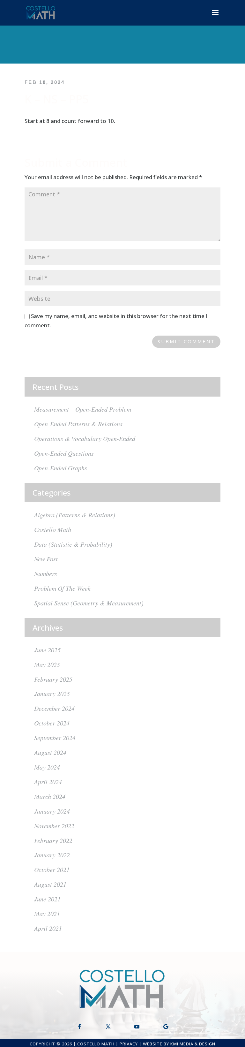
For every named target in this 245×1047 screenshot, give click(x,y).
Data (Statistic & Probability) (73, 544)
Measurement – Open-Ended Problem (82, 409)
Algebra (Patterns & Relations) (74, 515)
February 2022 (53, 840)
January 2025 (52, 693)
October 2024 (52, 723)
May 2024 (47, 767)
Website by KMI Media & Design (179, 1044)
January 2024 (52, 811)
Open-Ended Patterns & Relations (78, 424)
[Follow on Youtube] (137, 1026)
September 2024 (55, 737)
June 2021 (47, 899)
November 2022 (54, 826)
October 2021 (52, 869)
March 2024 (49, 796)
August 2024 (50, 752)
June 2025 (47, 650)
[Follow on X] (108, 1026)
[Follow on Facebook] (79, 1026)
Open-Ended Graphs (60, 468)
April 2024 (48, 782)
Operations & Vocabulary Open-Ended (84, 438)
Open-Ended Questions (64, 453)
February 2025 (53, 679)
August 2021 (50, 884)
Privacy (129, 1044)
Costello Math (52, 529)
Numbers (45, 573)
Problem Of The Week (62, 588)
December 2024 (54, 708)
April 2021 (48, 928)
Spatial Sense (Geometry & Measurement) (89, 603)
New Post (46, 559)
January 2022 (52, 855)
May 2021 (47, 913)
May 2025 (47, 664)
